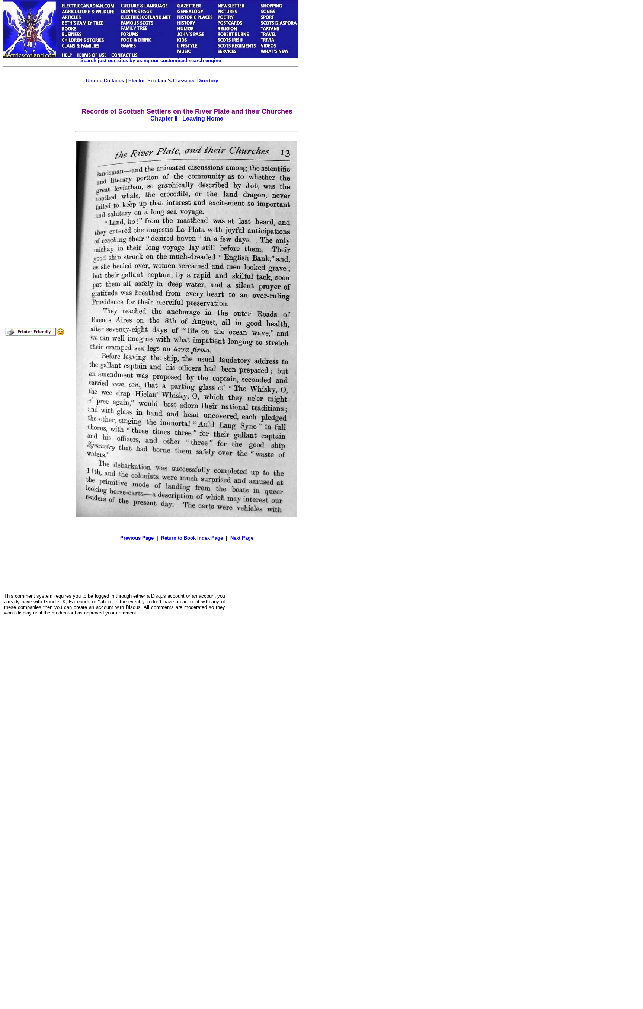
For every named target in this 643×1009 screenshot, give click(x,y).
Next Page (241, 538)
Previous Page (137, 538)
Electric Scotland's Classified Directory (173, 80)
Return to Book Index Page (192, 538)
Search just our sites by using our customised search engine (150, 60)
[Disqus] (114, 713)
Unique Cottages (105, 80)
